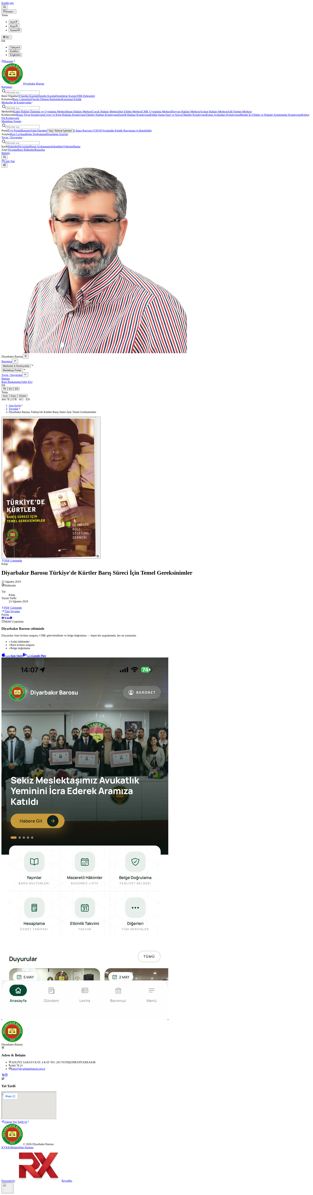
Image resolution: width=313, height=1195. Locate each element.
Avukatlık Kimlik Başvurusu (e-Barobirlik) (127, 130)
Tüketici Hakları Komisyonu (101, 114)
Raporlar (40, 149)
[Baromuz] (15, 361)
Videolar (68, 146)
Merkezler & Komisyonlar (16, 102)
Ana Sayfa (15, 405)
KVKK (5, 1147)
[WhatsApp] (10, 618)
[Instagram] (6, 1075)
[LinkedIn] (8, 618)
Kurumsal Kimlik (72, 99)
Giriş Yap (9, 161)
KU (10, 388)
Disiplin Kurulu (46, 95)
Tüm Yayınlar (12, 611)
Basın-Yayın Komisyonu (30, 114)
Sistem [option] (14, 30)
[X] (5, 618)
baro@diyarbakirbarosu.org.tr (28, 1068)
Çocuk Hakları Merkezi (105, 111)
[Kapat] (26, 356)
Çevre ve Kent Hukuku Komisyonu (65, 114)
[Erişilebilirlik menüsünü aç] (7, 1188)
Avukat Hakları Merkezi (214, 111)
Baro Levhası (17, 134)
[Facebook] (2, 618)
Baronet (8, 61)
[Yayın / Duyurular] (25, 374)
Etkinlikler (57, 146)
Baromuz (6, 86)
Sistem (9, 11)
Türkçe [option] (15, 47)
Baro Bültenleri (26, 149)
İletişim (5, 153)
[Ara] (4, 7)
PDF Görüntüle (13, 560)
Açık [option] (12, 22)
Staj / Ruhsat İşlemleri (60, 130)
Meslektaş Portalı (11, 121)
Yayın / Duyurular (11, 137)
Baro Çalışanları (22, 99)
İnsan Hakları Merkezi (79, 111)
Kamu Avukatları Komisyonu (223, 114)
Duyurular (24, 146)
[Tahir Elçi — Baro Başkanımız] (94, 352)
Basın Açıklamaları (40, 146)
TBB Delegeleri (86, 95)
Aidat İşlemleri (38, 130)
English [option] (15, 55)
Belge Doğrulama (35, 134)
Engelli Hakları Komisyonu (134, 114)
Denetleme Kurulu (66, 95)
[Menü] (4, 165)
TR (7, 37)
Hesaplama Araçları (57, 134)
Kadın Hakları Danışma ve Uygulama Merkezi (39, 111)
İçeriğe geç (7, 3)
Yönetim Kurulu (28, 95)
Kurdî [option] (14, 51)
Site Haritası (27, 1147)
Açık (5, 396)
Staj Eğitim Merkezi (130, 111)
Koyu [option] (13, 26)
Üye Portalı (14, 130)
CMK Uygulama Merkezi (156, 111)
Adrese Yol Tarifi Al (15, 1121)
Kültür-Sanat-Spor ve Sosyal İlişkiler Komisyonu (178, 114)
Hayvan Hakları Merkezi (185, 111)
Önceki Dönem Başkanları (46, 99)
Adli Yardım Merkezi (240, 111)
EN (16, 388)
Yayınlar (12, 149)
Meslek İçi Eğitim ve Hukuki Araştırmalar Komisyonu (271, 114)
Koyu (13, 396)
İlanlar (76, 146)
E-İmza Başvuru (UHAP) (88, 130)
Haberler (13, 146)
